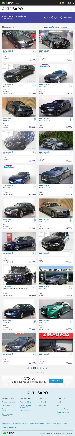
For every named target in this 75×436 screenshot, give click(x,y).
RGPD (48, 423)
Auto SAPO (60, 402)
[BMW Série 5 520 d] (56, 107)
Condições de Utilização (20, 423)
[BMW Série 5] (19, 39)
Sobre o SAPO (6, 423)
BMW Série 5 (8, 52)
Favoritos (49, 17)
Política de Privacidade (37, 423)
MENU (18, 3)
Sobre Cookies (57, 423)
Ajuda (58, 405)
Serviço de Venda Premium (25, 406)
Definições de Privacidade (9, 427)
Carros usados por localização (7, 415)
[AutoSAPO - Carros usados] (12, 9)
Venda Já (42, 402)
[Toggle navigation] (71, 9)
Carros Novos (6, 405)
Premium (41, 405)
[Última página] (46, 368)
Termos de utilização (63, 409)
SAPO (8, 433)
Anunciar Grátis (25, 410)
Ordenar (57, 27)
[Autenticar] (69, 3)
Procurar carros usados (9, 402)
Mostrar (46, 27)
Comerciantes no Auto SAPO (63, 413)
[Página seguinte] (43, 368)
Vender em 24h (25, 402)
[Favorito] (34, 51)
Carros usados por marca (7, 409)
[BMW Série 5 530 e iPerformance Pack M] (19, 275)
